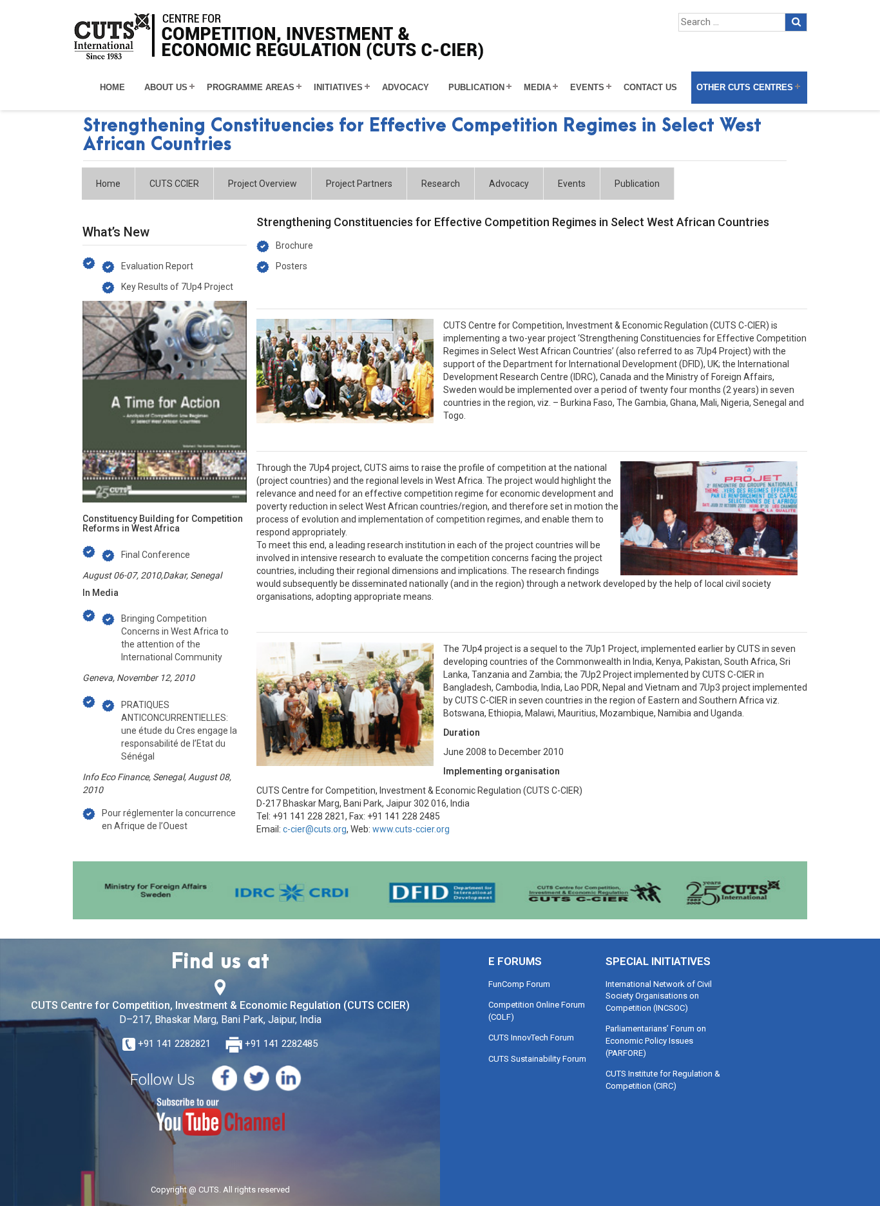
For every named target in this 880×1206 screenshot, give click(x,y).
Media (537, 87)
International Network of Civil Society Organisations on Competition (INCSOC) (659, 996)
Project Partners (359, 183)
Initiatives (338, 87)
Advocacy (405, 87)
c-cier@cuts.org (315, 829)
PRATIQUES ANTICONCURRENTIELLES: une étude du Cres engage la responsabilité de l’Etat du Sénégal (179, 730)
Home (112, 87)
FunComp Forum (519, 984)
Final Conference (155, 555)
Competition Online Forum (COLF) (536, 1011)
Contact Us (650, 87)
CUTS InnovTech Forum (531, 1037)
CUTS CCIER (174, 183)
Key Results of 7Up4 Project (177, 287)
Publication (476, 87)
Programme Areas (250, 87)
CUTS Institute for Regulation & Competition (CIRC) (663, 1080)
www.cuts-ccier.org (411, 829)
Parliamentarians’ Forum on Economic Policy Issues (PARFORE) (656, 1040)
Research (440, 183)
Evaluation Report (157, 266)
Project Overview (262, 183)
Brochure (294, 245)
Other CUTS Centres (744, 87)
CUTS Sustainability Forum (537, 1059)
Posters (291, 266)
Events (587, 87)
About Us (165, 87)
